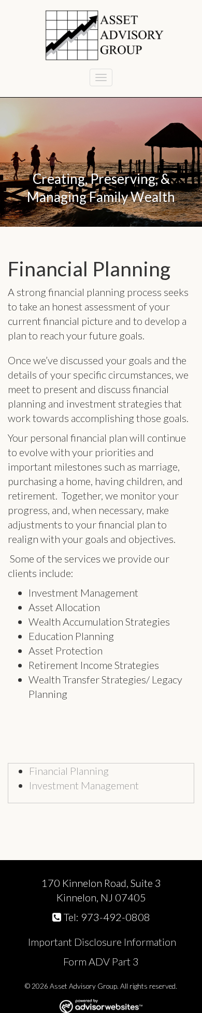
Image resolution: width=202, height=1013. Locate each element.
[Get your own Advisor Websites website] (101, 1006)
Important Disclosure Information (101, 942)
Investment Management (84, 785)
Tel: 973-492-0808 (107, 917)
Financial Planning (69, 771)
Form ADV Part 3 (101, 961)
